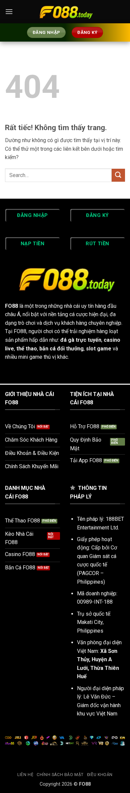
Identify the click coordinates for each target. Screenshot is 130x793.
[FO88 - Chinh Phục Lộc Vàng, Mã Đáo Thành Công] (65, 11)
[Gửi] (118, 175)
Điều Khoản (100, 774)
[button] (9, 11)
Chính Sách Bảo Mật (60, 774)
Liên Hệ (25, 774)
